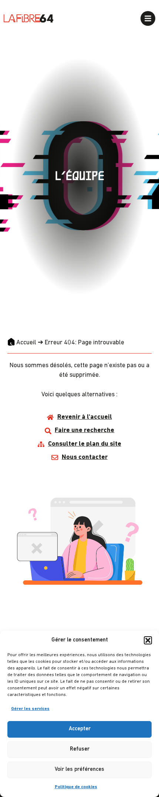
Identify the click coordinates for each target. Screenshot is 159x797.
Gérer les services (30, 709)
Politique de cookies (76, 787)
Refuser (79, 749)
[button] (148, 640)
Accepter (80, 729)
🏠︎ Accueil (21, 343)
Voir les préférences (79, 769)
